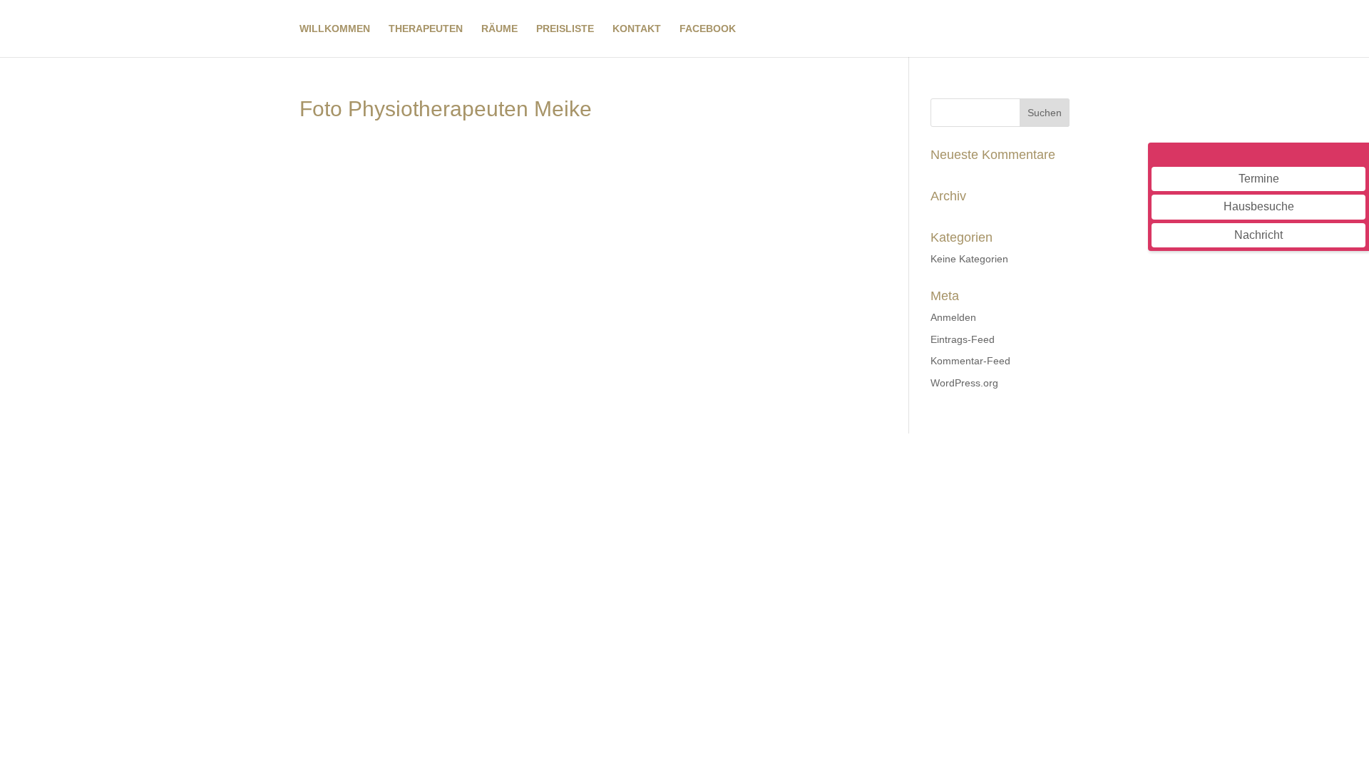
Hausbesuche (1259, 206)
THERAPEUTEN (426, 29)
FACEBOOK (708, 29)
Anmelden (953, 317)
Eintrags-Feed (962, 339)
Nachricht (1258, 235)
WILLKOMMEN (334, 29)
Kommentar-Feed (970, 360)
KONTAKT (636, 29)
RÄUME (499, 29)
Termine (1259, 179)
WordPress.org (964, 383)
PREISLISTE (565, 29)
